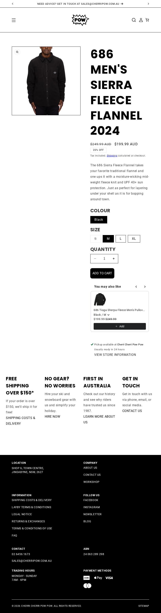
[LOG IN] (141, 20)
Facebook (90, 500)
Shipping (112, 155)
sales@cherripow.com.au (32, 560)
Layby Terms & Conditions (31, 507)
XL (134, 239)
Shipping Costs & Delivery (32, 500)
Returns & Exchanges (28, 521)
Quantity (102, 249)
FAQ (14, 535)
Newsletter (92, 514)
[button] (13, 20)
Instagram (91, 507)
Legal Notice (22, 514)
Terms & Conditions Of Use (32, 528)
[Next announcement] (148, 3)
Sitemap (143, 606)
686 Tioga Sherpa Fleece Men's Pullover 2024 (120, 310)
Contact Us (132, 411)
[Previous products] (136, 286)
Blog (87, 521)
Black (98, 219)
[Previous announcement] (12, 3)
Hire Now (52, 416)
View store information (115, 355)
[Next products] (145, 286)
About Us (90, 467)
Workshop (91, 481)
